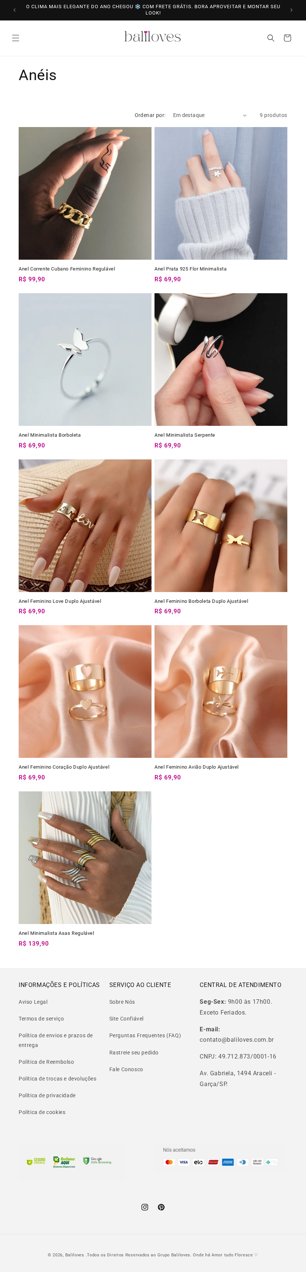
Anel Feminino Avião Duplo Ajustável (196, 767)
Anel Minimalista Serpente (184, 435)
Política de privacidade (47, 1095)
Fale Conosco (126, 1069)
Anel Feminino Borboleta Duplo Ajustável (201, 601)
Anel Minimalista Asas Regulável (56, 933)
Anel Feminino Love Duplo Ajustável (60, 601)
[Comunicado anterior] (14, 10)
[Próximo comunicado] (291, 10)
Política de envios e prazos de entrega (56, 1040)
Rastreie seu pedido (134, 1053)
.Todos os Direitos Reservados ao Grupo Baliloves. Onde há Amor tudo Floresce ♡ (172, 1255)
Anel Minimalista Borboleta (50, 435)
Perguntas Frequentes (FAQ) (145, 1035)
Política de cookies (42, 1112)
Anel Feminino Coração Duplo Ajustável (64, 767)
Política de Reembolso (46, 1062)
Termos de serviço (41, 1019)
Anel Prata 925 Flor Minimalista (190, 269)
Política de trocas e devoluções (58, 1079)
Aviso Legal (33, 1002)
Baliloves (75, 1255)
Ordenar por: (150, 115)
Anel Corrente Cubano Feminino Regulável (67, 269)
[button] (15, 38)
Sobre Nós (122, 1002)
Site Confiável (126, 1019)
